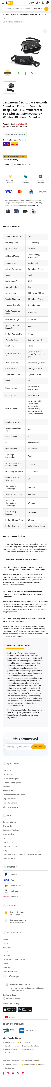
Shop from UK (25, 1042)
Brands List (7, 826)
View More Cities (10, 971)
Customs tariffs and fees (14, 795)
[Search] (46, 9)
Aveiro (5, 963)
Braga (5, 951)
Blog (5, 850)
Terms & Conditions (12, 1064)
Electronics (17, 14)
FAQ (4, 838)
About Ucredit (9, 842)
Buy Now (34, 205)
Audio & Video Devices (32, 14)
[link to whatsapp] (19, 73)
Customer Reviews (11, 830)
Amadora (7, 947)
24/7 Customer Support (20, 984)
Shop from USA (10, 1042)
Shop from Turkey (12, 1053)
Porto (5, 943)
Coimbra (7, 955)
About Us (7, 770)
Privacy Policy (29, 1064)
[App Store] (10, 1010)
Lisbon (5, 939)
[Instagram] (9, 1073)
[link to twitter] (32, 73)
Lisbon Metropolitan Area (14, 959)
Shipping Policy (9, 799)
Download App (9, 822)
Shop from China (28, 1049)
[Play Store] (25, 1010)
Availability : (8, 124)
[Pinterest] (24, 1073)
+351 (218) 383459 (13, 998)
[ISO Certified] (26, 1030)
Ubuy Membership (11, 807)
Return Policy (8, 834)
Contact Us (8, 774)
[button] (32, 2)
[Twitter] (19, 1073)
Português (18, 22)
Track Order (8, 791)
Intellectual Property (12, 782)
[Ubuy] (9, 2)
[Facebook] (5, 1073)
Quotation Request (11, 778)
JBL (4, 18)
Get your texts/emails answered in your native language (27, 989)
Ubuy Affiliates (9, 858)
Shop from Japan (12, 1046)
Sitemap (6, 786)
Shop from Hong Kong (30, 1046)
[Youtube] (14, 1073)
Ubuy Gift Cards (10, 846)
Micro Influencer (10, 803)
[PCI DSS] (8, 1030)
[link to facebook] (25, 73)
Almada (6, 967)
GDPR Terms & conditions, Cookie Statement (22, 854)
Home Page (7, 14)
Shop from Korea (11, 1049)
